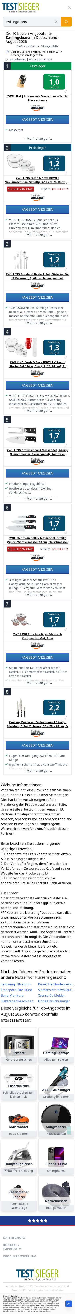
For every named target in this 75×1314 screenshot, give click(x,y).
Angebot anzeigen (37, 119)
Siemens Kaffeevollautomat (56, 990)
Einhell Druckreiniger (54, 1001)
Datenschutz (14, 1238)
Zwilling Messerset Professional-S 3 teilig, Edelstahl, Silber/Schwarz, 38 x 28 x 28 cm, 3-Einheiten (37, 726)
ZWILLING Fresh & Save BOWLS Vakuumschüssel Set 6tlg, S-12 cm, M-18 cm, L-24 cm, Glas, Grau (37, 182)
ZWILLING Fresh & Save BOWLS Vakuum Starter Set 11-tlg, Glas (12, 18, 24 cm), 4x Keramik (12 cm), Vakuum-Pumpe (37, 366)
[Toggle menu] (69, 7)
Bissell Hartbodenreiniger (56, 984)
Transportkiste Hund (16, 990)
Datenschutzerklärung (42, 1311)
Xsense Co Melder (51, 995)
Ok (68, 1303)
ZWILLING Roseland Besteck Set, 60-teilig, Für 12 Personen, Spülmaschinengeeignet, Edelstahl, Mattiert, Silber (37, 278)
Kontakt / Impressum (12, 1247)
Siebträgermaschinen (17, 1001)
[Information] (65, 91)
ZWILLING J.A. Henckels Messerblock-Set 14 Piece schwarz (37, 98)
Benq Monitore (12, 995)
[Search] (66, 22)
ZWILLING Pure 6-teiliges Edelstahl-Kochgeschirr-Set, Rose (37, 636)
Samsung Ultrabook (16, 984)
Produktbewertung (19, 1256)
